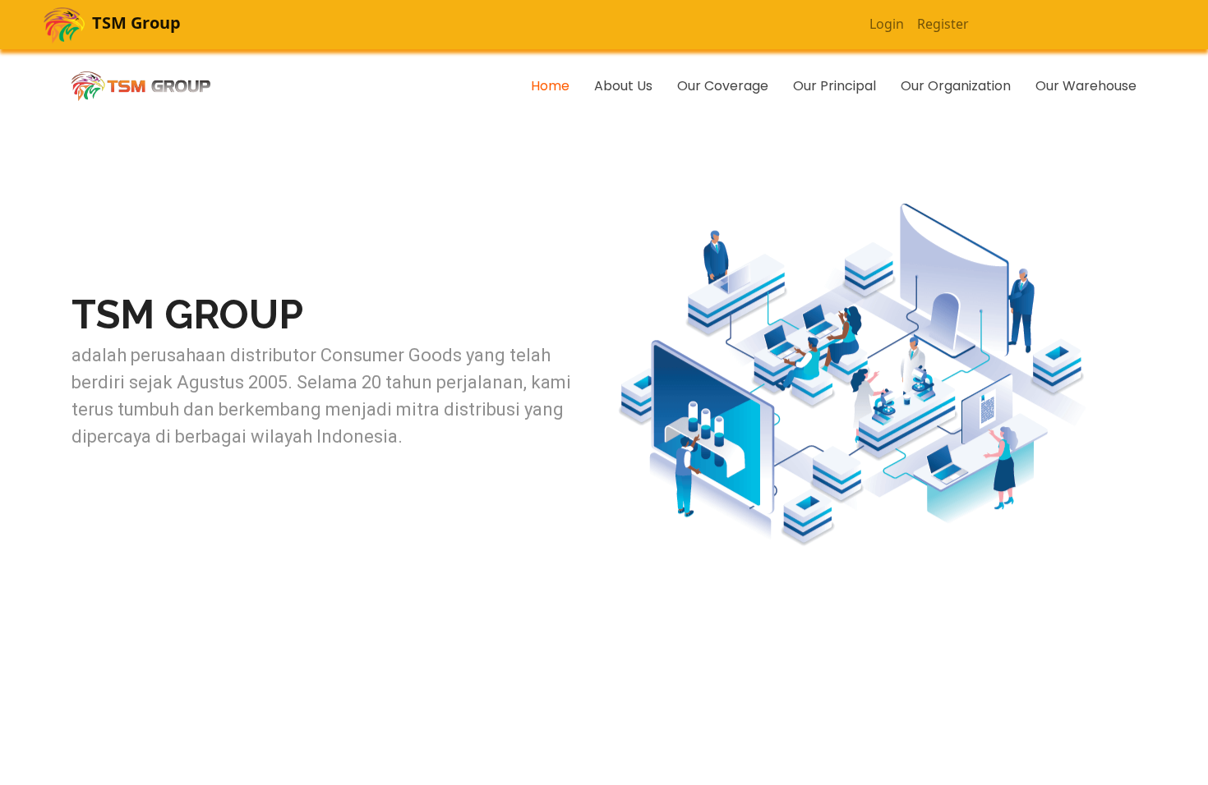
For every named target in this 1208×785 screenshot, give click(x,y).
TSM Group (134, 22)
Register (943, 24)
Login (886, 24)
